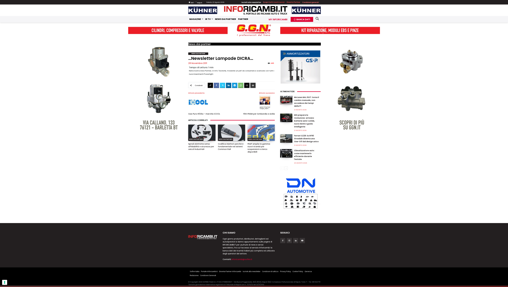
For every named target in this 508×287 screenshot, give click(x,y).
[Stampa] (253, 85)
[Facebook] (216, 85)
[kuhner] (202, 10)
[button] (317, 19)
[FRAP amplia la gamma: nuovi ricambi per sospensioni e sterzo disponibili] (261, 133)
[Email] (247, 85)
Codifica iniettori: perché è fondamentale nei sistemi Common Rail (230, 147)
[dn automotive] (300, 192)
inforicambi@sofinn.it (242, 259)
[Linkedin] (228, 85)
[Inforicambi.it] (256, 10)
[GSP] (300, 67)
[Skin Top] (254, 30)
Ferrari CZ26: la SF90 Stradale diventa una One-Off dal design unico (306, 138)
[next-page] (286, 168)
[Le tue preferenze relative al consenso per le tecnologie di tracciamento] (4, 282)
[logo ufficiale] (202, 237)
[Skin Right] (351, 83)
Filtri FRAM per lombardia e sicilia (259, 114)
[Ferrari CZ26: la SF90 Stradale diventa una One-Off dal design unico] (286, 138)
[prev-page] (282, 168)
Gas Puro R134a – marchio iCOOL (204, 114)
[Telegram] (234, 85)
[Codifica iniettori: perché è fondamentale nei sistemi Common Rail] (231, 133)
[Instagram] (289, 240)
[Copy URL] (210, 85)
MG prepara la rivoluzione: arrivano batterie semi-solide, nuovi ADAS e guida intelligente (304, 121)
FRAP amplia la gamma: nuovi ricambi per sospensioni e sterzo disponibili (259, 148)
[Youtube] (302, 240)
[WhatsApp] (240, 85)
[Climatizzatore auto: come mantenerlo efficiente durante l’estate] (286, 153)
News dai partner (199, 44)
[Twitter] (222, 85)
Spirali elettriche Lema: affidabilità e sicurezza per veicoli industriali (201, 147)
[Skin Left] (156, 83)
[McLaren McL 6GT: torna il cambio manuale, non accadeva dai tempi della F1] (286, 100)
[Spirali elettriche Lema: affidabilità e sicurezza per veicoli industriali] (202, 133)
